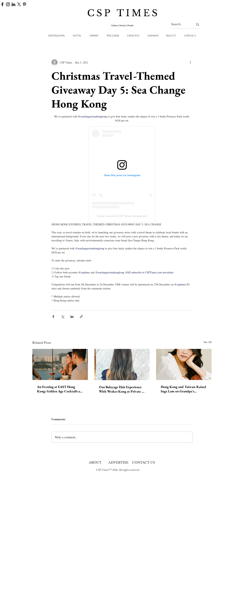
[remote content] (122, 174)
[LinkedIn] (13, 4)
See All (208, 342)
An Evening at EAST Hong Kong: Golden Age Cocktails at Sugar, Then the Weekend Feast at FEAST (59, 389)
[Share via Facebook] (53, 316)
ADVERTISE (118, 462)
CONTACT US (143, 462)
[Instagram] (7, 4)
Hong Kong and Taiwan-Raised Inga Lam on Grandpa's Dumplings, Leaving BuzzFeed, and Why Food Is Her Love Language (183, 389)
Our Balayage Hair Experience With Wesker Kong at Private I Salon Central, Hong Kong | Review (121, 389)
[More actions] (190, 62)
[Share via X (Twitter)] (62, 316)
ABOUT (95, 462)
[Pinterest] (24, 4)
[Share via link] (81, 316)
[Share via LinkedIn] (72, 316)
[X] (19, 4)
